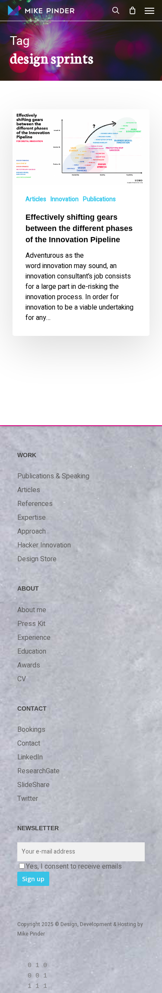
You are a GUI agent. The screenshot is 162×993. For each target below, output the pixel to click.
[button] (149, 10)
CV (21, 679)
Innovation (65, 199)
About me (31, 610)
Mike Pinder (31, 934)
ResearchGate (38, 771)
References (35, 504)
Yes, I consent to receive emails (74, 866)
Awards (28, 665)
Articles (35, 199)
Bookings (31, 729)
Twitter (27, 799)
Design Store (37, 559)
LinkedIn (30, 757)
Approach (31, 531)
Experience (34, 637)
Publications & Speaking (53, 476)
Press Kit (31, 624)
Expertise (31, 517)
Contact (28, 743)
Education (31, 651)
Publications (99, 199)
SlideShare (33, 785)
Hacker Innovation (44, 545)
